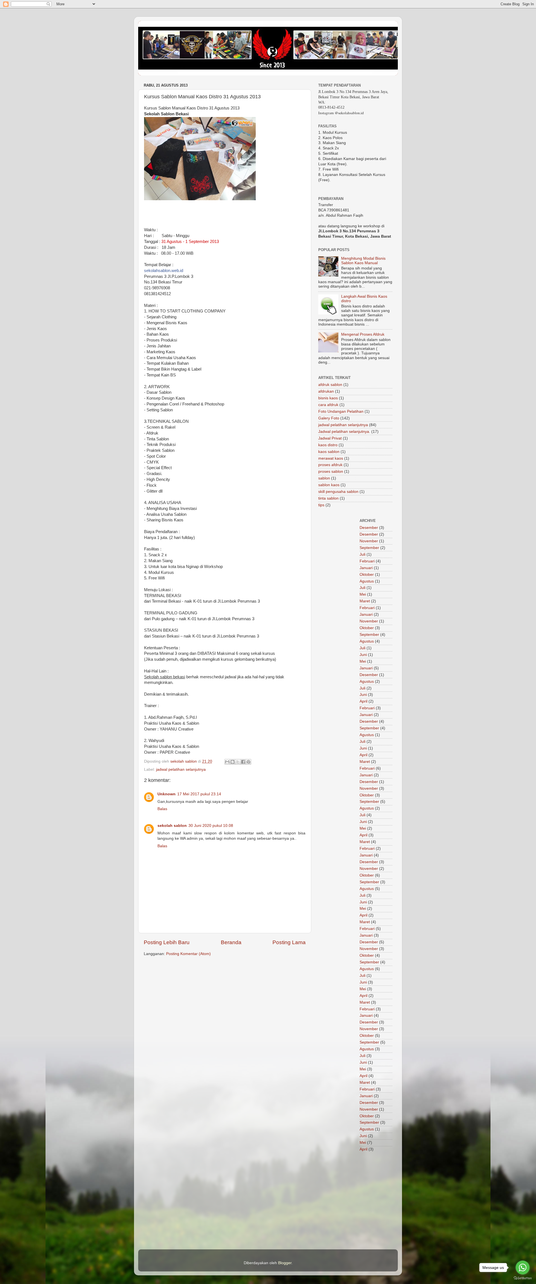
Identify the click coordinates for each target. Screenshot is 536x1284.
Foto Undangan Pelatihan (340, 411)
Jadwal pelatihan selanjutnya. (344, 431)
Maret (365, 601)
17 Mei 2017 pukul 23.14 (199, 794)
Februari (367, 561)
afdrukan (326, 391)
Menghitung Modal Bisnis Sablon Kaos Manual (363, 260)
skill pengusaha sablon (338, 492)
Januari (366, 568)
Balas (162, 809)
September (369, 548)
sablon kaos (328, 485)
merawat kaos (330, 458)
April (363, 701)
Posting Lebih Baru (167, 942)
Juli (362, 554)
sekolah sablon (172, 826)
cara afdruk (328, 405)
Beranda (231, 942)
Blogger (284, 1263)
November (369, 541)
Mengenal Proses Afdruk (362, 334)
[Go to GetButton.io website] (523, 1278)
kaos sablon (328, 452)
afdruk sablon (330, 385)
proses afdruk (330, 465)
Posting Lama (289, 942)
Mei (363, 594)
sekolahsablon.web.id (163, 270)
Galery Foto (328, 418)
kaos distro (328, 445)
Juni (363, 655)
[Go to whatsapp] (523, 1268)
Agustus (367, 581)
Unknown (166, 794)
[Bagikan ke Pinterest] (248, 762)
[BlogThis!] (232, 762)
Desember (369, 528)
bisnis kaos (328, 398)
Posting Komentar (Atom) (188, 954)
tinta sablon (328, 498)
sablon (324, 478)
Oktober (367, 574)
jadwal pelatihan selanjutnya (181, 769)
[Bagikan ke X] (238, 762)
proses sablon (330, 471)
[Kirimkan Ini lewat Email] (227, 762)
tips (321, 505)
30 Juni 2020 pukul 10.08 (210, 826)
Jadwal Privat (330, 438)
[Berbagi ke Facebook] (243, 762)
